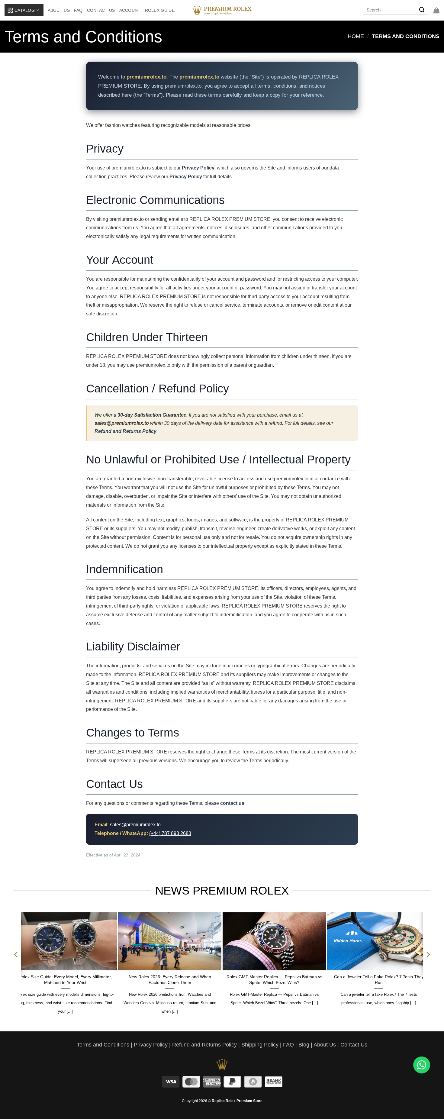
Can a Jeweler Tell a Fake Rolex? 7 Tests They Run (379, 979)
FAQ (78, 10)
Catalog (24, 10)
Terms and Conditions (103, 1045)
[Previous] (16, 967)
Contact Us (101, 10)
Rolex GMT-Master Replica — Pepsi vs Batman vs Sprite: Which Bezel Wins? (274, 979)
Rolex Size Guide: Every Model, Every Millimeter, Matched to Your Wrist (65, 979)
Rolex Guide (160, 10)
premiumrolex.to (199, 77)
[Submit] (422, 10)
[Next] (427, 967)
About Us (59, 10)
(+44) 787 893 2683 (170, 833)
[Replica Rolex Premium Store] (222, 10)
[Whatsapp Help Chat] (422, 1065)
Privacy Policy (198, 167)
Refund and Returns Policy (125, 431)
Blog (303, 1045)
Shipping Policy (259, 1045)
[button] (436, 10)
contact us (232, 803)
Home (356, 36)
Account (130, 10)
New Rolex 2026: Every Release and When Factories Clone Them (170, 979)
